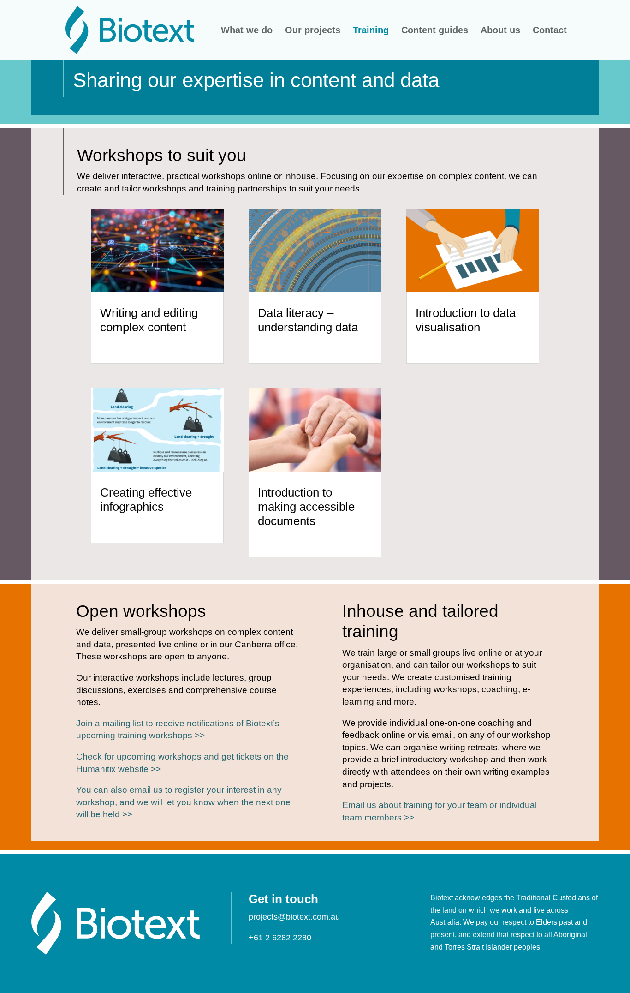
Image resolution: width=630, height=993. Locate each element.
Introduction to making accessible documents (306, 506)
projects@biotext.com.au (294, 916)
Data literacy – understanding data (308, 320)
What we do (247, 31)
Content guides (434, 31)
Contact (550, 31)
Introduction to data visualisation (466, 320)
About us (500, 31)
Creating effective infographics (146, 499)
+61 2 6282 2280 (280, 937)
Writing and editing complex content (149, 320)
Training (371, 31)
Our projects (312, 31)
